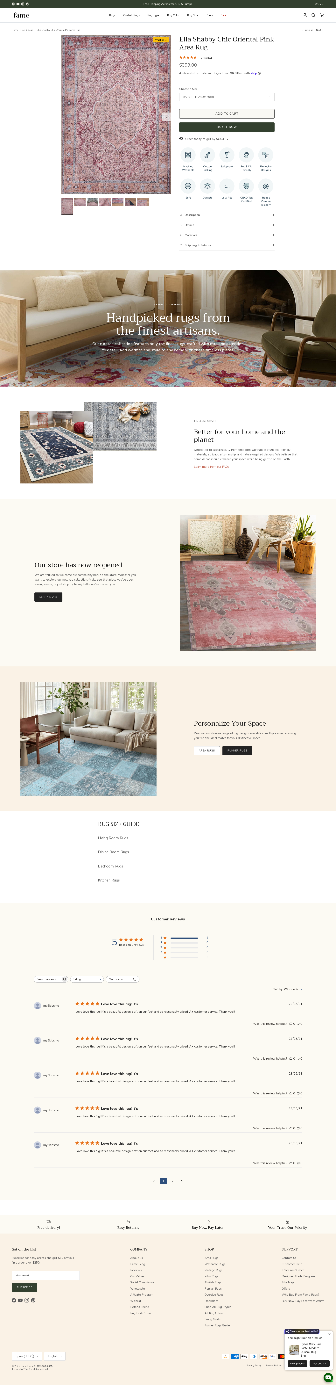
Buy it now (227, 127)
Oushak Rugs (131, 15)
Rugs (112, 15)
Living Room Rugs (113, 838)
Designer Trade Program (298, 1276)
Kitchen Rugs (109, 880)
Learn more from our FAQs (211, 467)
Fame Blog (137, 1264)
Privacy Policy (254, 1365)
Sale (223, 15)
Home (15, 29)
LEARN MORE (48, 597)
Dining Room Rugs (113, 852)
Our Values (137, 1276)
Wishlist (319, 4)
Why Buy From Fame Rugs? (300, 1295)
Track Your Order (293, 1270)
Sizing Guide (213, 1319)
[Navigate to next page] (182, 1181)
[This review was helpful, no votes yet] (291, 1024)
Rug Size (192, 15)
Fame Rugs (26, 1366)
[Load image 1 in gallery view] (116, 114)
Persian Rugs (213, 1289)
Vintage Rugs (213, 1270)
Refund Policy (273, 1365)
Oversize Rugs (214, 1295)
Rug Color (173, 15)
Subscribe (24, 1287)
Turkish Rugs (213, 1282)
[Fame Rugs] (21, 15)
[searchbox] (47, 979)
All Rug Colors (214, 1313)
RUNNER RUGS (237, 750)
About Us (136, 1258)
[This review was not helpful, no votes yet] (298, 1024)
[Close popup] (329, 1334)
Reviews (136, 1270)
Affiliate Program (141, 1295)
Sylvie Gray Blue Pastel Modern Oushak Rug (311, 1347)
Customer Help (292, 1264)
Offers (286, 1289)
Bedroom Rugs (110, 866)
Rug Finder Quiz (140, 1313)
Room (209, 15)
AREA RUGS (207, 750)
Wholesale (137, 1289)
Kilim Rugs (211, 1276)
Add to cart (227, 114)
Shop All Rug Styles (218, 1307)
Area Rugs (211, 1258)
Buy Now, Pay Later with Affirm (303, 1301)
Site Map (288, 1282)
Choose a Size (188, 89)
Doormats (211, 1301)
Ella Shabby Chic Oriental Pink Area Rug (58, 29)
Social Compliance (142, 1282)
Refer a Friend (139, 1307)
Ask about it (319, 1363)
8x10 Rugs (27, 29)
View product (297, 1363)
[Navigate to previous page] (154, 1181)
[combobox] (87, 979)
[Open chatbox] (328, 1377)
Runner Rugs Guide (217, 1325)
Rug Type (153, 15)
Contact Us (289, 1258)
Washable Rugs (215, 1264)
